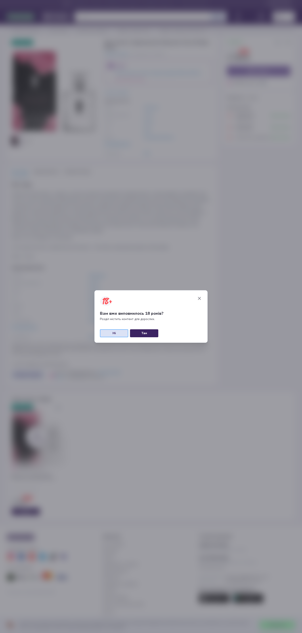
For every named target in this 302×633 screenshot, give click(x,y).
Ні (114, 333)
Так (144, 333)
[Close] (199, 298)
